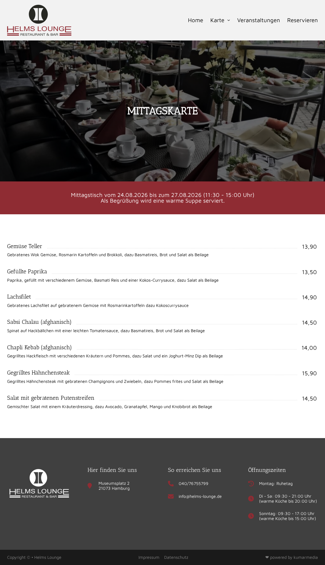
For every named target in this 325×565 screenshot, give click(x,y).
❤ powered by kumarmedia (291, 557)
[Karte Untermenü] (228, 20)
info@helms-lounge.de (200, 496)
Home (195, 20)
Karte (217, 20)
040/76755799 (193, 483)
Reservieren (302, 20)
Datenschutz (176, 557)
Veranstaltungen (258, 20)
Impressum (148, 557)
